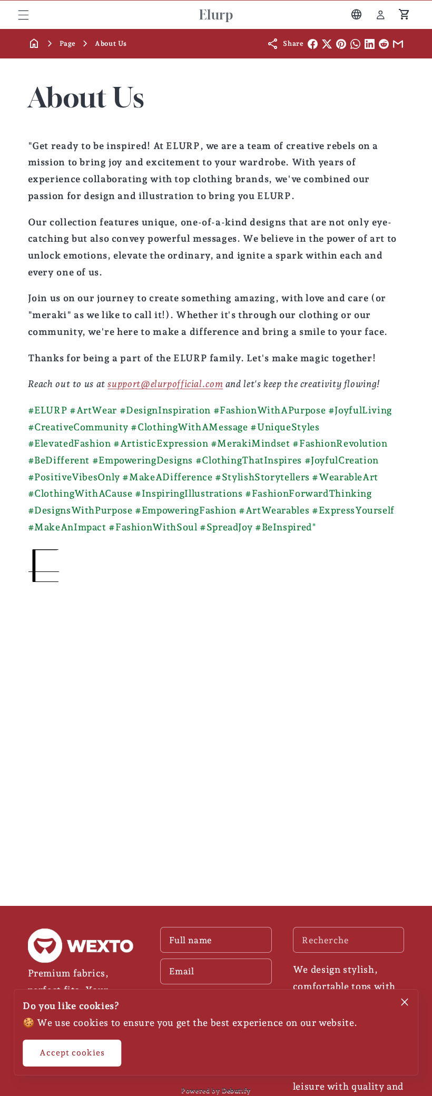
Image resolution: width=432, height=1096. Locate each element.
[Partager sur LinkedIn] (370, 44)
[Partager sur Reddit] (384, 44)
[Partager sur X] (327, 44)
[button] (23, 15)
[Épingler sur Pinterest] (341, 44)
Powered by (216, 1090)
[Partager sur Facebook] (313, 44)
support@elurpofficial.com (165, 383)
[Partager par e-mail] (398, 44)
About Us (111, 43)
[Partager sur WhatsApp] (355, 44)
